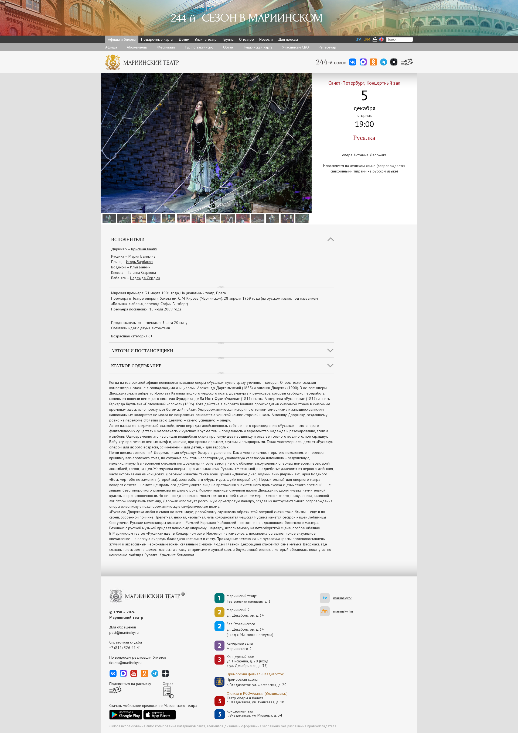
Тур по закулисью (199, 47)
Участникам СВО (295, 47)
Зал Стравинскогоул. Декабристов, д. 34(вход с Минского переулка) (250, 629)
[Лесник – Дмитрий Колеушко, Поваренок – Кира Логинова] (197, 218)
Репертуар (327, 47)
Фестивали (166, 47)
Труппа (228, 39)
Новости (266, 39)
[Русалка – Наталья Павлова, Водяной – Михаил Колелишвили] (168, 218)
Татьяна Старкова (142, 272)
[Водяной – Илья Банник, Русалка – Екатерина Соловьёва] (108, 218)
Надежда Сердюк (145, 277)
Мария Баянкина (141, 256)
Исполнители (128, 239)
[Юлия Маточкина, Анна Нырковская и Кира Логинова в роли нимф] (123, 218)
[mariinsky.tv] (326, 598)
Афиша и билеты (122, 39)
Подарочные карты (157, 39)
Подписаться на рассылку (130, 683)
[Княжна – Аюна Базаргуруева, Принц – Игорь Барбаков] (227, 218)
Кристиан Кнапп (144, 249)
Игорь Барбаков (139, 261)
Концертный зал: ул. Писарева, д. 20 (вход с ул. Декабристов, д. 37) (247, 661)
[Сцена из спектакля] (182, 218)
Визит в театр (206, 39)
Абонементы (137, 47)
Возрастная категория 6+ (131, 336)
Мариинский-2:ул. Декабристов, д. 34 (245, 612)
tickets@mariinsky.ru (125, 662)
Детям (184, 39)
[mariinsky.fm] (326, 611)
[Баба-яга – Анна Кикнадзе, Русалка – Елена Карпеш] (286, 218)
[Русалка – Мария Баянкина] (242, 218)
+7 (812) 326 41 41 (125, 647)
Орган (228, 47)
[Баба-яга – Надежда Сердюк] (257, 218)
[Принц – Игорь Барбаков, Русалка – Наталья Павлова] (138, 218)
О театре (246, 39)
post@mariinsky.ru (124, 632)
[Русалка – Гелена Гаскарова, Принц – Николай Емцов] (212, 218)
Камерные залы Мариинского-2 (240, 646)
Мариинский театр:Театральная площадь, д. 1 (249, 598)
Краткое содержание (136, 365)
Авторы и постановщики (142, 350)
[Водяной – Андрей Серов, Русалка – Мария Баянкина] (271, 218)
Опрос (168, 683)
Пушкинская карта (257, 47)
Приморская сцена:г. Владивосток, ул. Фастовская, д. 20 (251, 682)
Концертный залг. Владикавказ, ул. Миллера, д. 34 (254, 713)
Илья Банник (140, 267)
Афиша (111, 47)
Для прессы (288, 39)
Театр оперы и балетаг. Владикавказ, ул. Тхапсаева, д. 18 (255, 700)
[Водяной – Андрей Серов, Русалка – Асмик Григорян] (153, 218)
